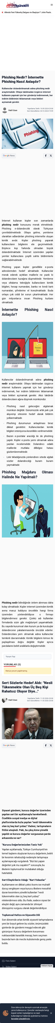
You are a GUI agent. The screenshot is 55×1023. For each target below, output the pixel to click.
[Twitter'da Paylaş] (50, 155)
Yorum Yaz (10, 657)
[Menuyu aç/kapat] (51, 4)
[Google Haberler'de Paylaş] (9, 155)
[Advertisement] (27, 43)
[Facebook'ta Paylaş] (45, 155)
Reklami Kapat (47, 966)
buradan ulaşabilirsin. (20, 1019)
